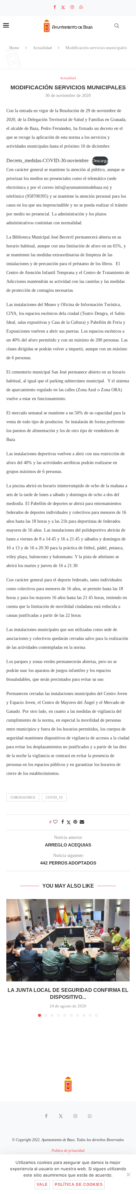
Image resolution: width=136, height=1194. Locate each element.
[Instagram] (72, 7)
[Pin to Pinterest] (75, 822)
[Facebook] (54, 7)
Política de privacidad (68, 1150)
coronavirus (22, 797)
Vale (42, 1184)
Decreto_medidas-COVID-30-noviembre (47, 160)
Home (14, 47)
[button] (11, 957)
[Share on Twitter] (68, 822)
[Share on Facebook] (62, 822)
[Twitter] (63, 7)
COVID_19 (54, 797)
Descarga (100, 160)
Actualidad (42, 47)
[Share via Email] (82, 822)
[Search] (117, 25)
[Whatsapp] (81, 7)
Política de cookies (79, 1184)
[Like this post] (55, 822)
